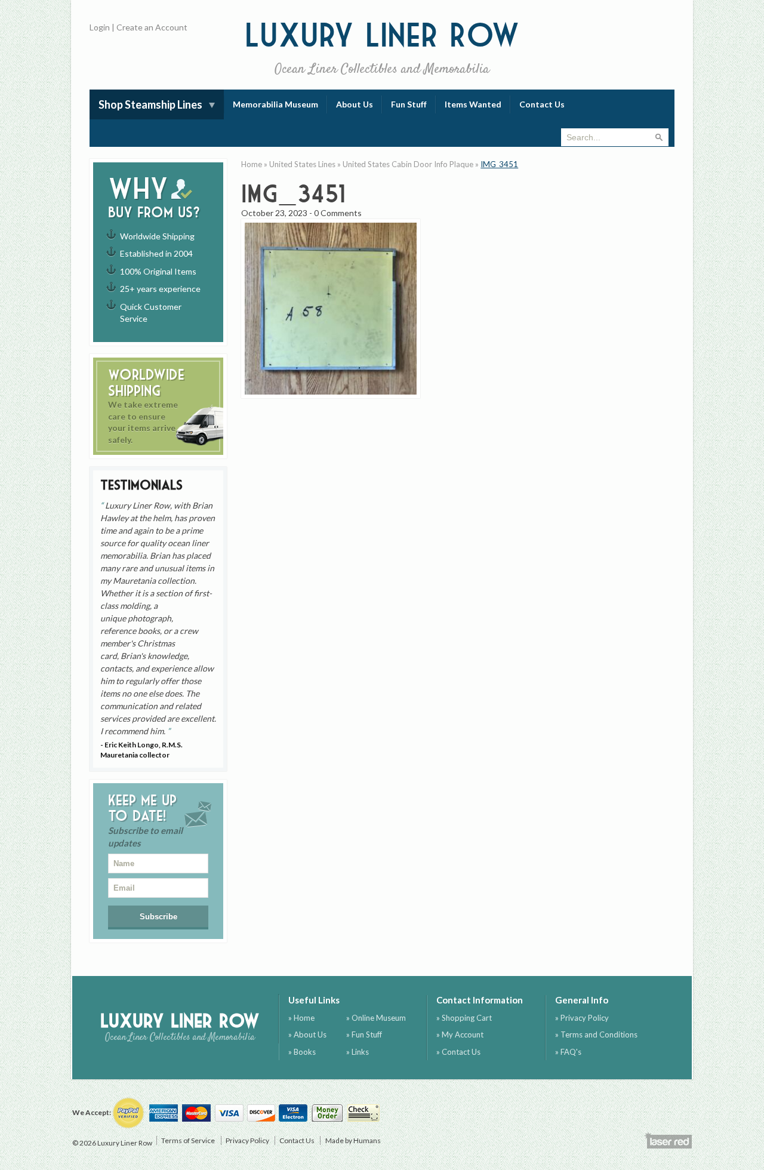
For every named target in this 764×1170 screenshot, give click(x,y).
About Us (354, 104)
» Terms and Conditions (596, 1034)
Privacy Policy (247, 1140)
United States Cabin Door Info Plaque (408, 164)
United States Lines (302, 164)
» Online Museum (376, 1018)
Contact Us (542, 104)
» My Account (459, 1034)
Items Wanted (473, 104)
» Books (302, 1052)
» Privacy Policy (582, 1018)
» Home (301, 1018)
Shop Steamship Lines (150, 104)
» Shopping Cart (464, 1018)
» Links (357, 1052)
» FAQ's (568, 1052)
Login (100, 27)
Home (251, 164)
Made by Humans (353, 1140)
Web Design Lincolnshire (668, 1140)
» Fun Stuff (364, 1034)
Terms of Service (188, 1140)
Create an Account (151, 27)
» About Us (307, 1034)
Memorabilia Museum (275, 104)
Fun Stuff (409, 104)
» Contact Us (458, 1052)
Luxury (382, 47)
